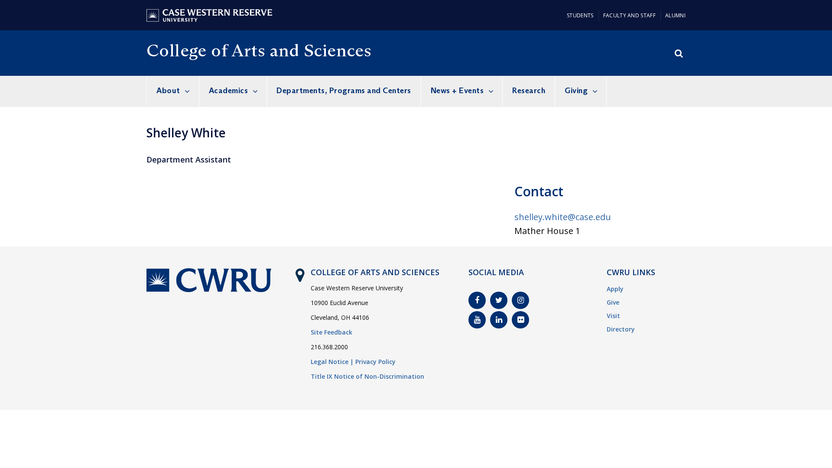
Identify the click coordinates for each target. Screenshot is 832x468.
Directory (621, 329)
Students (580, 15)
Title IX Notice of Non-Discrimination (367, 376)
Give (613, 302)
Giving (576, 90)
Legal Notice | (332, 362)
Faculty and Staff (629, 15)
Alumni (675, 15)
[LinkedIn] (498, 319)
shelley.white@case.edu (562, 217)
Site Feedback (331, 332)
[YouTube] (477, 319)
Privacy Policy (375, 362)
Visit (613, 316)
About (168, 90)
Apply (615, 289)
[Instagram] (520, 300)
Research (528, 90)
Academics (228, 90)
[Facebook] (477, 300)
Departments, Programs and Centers (343, 90)
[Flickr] (520, 319)
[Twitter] (498, 300)
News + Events (457, 90)
